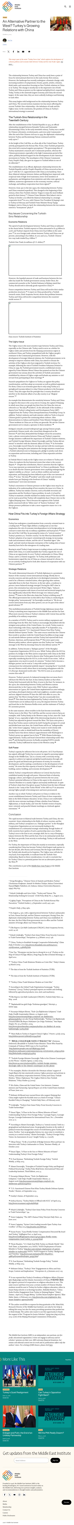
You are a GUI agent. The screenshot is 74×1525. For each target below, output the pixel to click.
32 (41, 639)
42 (19, 808)
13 (52, 285)
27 (23, 563)
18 (53, 424)
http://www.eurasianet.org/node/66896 (23, 1203)
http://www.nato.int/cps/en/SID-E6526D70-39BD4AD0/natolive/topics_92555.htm (31, 1255)
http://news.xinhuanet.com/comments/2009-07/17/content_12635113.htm (36, 1051)
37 (40, 735)
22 (14, 476)
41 (53, 787)
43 (16, 861)
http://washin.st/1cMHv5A (36, 1227)
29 (61, 595)
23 (52, 495)
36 (14, 699)
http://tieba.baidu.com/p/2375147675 (22, 1053)
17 (15, 396)
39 (55, 742)
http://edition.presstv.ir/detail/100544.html (25, 1036)
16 (43, 377)
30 (22, 604)
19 (16, 433)
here (51, 1345)
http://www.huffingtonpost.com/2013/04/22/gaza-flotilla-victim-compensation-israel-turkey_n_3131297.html (33, 1238)
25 (60, 530)
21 (15, 464)
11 (36, 238)
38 (13, 739)
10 (13, 233)
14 (26, 291)
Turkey (5, 44)
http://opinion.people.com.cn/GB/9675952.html (27, 1048)
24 (20, 525)
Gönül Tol (6, 1397)
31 (46, 627)
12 (44, 241)
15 (20, 299)
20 (51, 443)
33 (59, 644)
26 (62, 535)
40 (51, 768)
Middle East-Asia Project (40, 866)
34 (23, 673)
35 (30, 694)
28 (16, 595)
